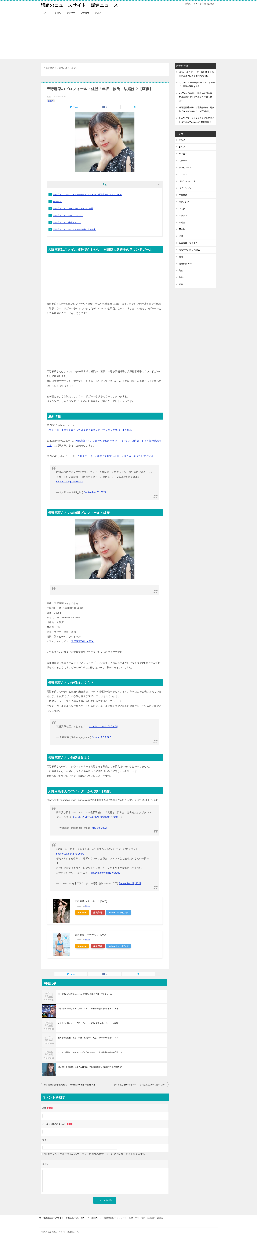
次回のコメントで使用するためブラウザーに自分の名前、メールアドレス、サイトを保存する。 (95, 1154)
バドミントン (185, 188)
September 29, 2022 (130, 883)
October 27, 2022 (101, 737)
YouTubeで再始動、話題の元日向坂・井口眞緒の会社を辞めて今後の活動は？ (90, 1067)
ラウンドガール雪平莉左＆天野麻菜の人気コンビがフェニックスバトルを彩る (89, 430)
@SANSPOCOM (108, 817)
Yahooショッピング (118, 912)
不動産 (182, 222)
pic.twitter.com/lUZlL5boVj (103, 726)
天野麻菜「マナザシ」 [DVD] (90, 935)
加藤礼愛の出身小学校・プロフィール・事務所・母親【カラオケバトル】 (88, 1009)
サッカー (71, 12)
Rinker (87, 906)
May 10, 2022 (99, 828)
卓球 (181, 236)
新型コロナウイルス (188, 243)
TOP (64, 1218)
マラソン (183, 215)
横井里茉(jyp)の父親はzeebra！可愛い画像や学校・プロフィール (85, 994)
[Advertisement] (128, 38)
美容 (181, 270)
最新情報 (57, 201)
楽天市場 (97, 912)
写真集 (182, 229)
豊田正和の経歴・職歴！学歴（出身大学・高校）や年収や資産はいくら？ (88, 1038)
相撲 (181, 257)
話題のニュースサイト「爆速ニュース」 (82, 5)
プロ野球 (85, 12)
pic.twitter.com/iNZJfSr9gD (105, 872)
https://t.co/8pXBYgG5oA (70, 853)
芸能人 (57, 12)
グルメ (98, 12)
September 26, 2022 (95, 492)
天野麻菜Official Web (82, 641)
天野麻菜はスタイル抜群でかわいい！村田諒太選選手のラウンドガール (87, 194)
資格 (181, 284)
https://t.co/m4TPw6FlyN (85, 817)
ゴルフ (182, 147)
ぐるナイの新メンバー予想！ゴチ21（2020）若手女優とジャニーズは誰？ (89, 1023)
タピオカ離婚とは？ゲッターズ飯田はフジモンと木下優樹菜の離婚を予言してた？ (92, 1052)
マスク (45, 12)
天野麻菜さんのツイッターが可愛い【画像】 (74, 229)
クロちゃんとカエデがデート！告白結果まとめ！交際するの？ (140, 1085)
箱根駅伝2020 (185, 263)
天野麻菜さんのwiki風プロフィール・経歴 (73, 208)
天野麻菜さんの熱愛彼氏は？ (67, 222)
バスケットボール (187, 181)
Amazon (82, 912)
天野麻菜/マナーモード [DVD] (91, 901)
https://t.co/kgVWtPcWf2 (69, 481)
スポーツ (183, 160)
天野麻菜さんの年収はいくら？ (68, 215)
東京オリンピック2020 (189, 250)
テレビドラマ (185, 167)
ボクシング (184, 202)
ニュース (183, 174)
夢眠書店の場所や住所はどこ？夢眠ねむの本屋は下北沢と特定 (69, 1085)
